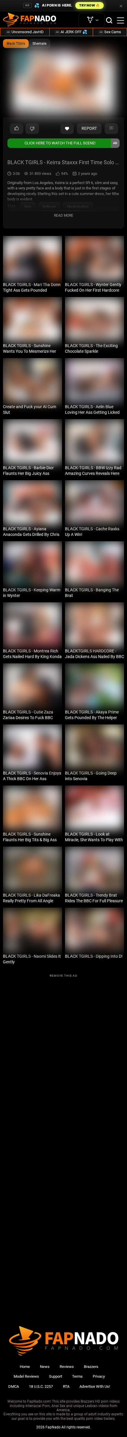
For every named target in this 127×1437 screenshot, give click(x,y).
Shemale (39, 43)
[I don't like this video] (32, 128)
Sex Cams (110, 32)
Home (25, 1366)
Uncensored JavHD (25, 32)
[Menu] (120, 20)
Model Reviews (26, 1376)
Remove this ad (63, 975)
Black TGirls (15, 43)
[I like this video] (16, 128)
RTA (66, 1386)
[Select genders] (92, 20)
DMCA (13, 1386)
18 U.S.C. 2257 (41, 1386)
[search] (109, 20)
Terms (77, 1376)
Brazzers (91, 1366)
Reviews (67, 1366)
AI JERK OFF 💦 (71, 32)
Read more (63, 215)
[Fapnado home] (63, 1355)
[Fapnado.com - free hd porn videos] (29, 20)
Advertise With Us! (94, 1386)
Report (89, 128)
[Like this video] (67, 128)
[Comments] (111, 128)
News (45, 1366)
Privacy (99, 1376)
